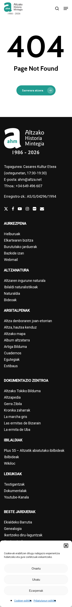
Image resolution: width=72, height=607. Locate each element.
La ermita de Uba (17, 429)
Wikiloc (9, 463)
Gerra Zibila (13, 404)
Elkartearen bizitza (18, 240)
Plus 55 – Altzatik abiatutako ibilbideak (34, 450)
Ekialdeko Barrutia (18, 522)
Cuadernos (12, 353)
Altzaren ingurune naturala (24, 280)
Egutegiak (12, 359)
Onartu (36, 568)
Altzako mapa (14, 334)
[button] (66, 546)
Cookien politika (23, 600)
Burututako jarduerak (20, 247)
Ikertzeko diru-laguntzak (23, 535)
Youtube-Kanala (16, 497)
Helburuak (12, 234)
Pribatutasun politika (45, 600)
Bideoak (10, 300)
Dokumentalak (15, 491)
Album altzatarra (17, 340)
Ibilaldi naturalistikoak (21, 287)
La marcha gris (15, 417)
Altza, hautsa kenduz (20, 327)
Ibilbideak (11, 457)
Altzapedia (12, 397)
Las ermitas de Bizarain (22, 423)
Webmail (11, 259)
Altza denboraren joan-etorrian (28, 321)
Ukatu (36, 579)
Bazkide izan (14, 253)
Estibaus (11, 366)
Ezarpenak (36, 590)
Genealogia (13, 528)
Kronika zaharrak (17, 410)
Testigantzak (14, 484)
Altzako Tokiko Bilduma (22, 391)
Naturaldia (12, 293)
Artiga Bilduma (15, 346)
